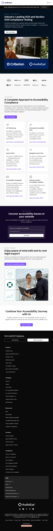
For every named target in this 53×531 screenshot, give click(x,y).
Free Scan (26, 235)
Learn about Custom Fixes (36, 167)
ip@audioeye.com (35, 517)
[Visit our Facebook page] (29, 509)
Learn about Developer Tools (14, 196)
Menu (48, 2)
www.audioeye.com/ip (20, 517)
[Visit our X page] (26, 509)
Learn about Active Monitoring (15, 142)
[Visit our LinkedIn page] (19, 509)
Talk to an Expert (10, 32)
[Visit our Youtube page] (33, 509)
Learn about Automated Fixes (37, 142)
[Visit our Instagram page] (23, 509)
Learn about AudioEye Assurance (15, 264)
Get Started (15, 340)
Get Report (44, 7)
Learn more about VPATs (36, 198)
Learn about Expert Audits (13, 169)
